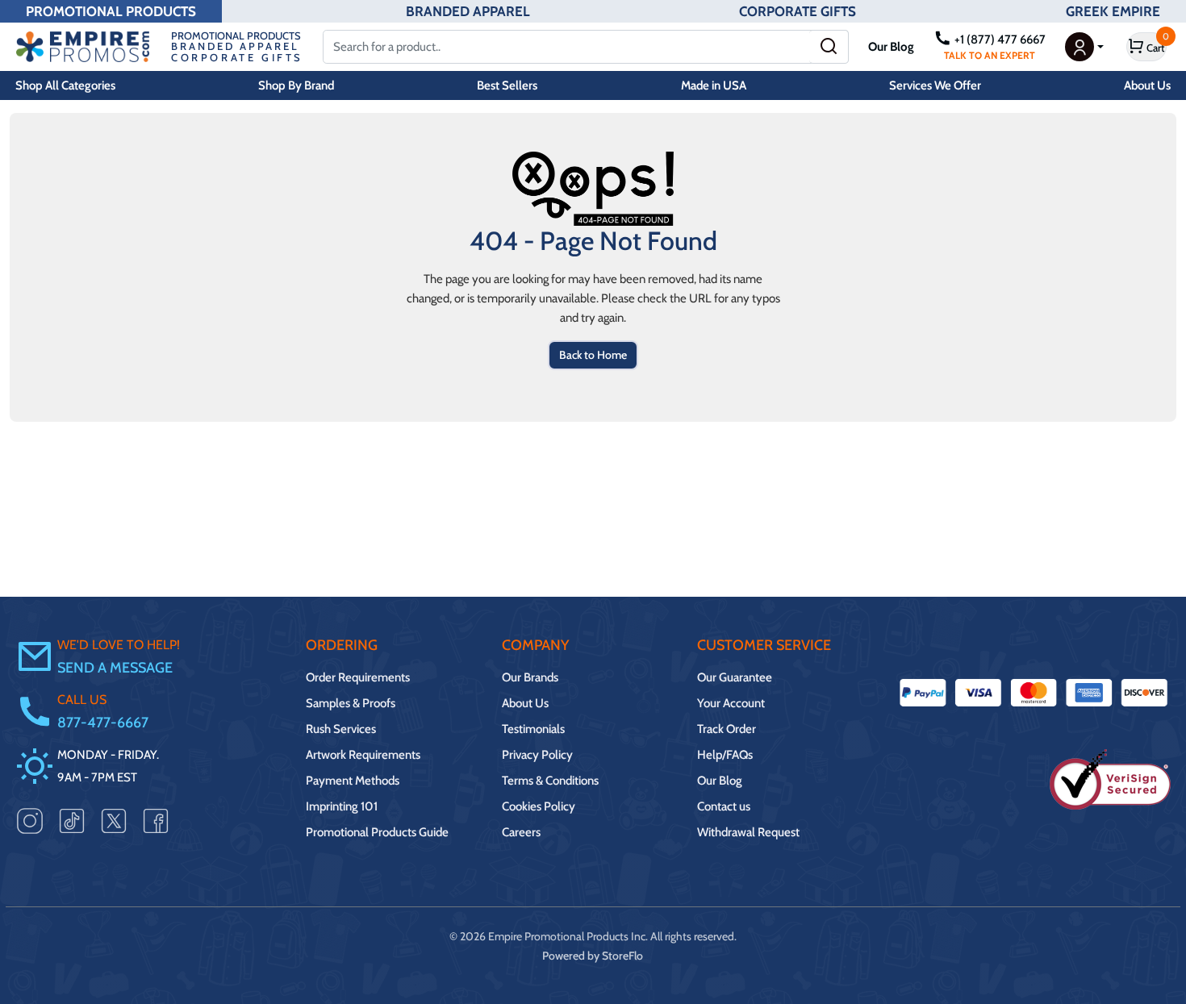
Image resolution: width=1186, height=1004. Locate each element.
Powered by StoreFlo (592, 955)
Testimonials (533, 729)
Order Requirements (358, 677)
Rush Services (341, 729)
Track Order (726, 729)
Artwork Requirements (363, 755)
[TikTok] (71, 820)
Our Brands (530, 677)
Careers (521, 832)
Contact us (723, 806)
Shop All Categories (65, 85)
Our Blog (891, 47)
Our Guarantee (734, 677)
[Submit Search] (829, 47)
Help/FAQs (725, 755)
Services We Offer (935, 85)
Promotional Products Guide (377, 832)
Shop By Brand (296, 85)
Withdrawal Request (748, 832)
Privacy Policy (537, 755)
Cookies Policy (538, 806)
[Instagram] (29, 820)
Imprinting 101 (342, 806)
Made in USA (713, 85)
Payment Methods (352, 780)
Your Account (731, 703)
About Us (1147, 85)
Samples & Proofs (350, 703)
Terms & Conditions (550, 780)
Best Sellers (507, 85)
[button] (1084, 46)
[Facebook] (155, 820)
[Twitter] (113, 820)
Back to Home (593, 355)
